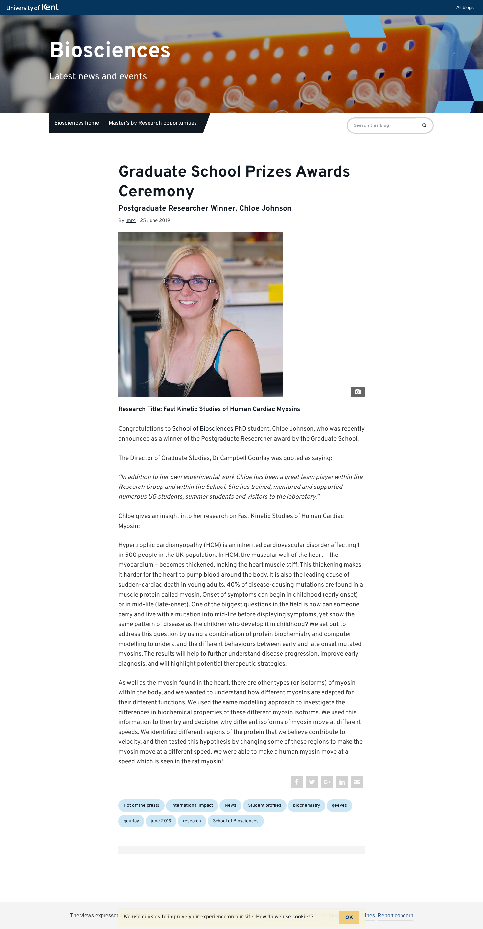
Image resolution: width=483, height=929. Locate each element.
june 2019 (161, 821)
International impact (192, 805)
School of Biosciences (202, 429)
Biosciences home (76, 123)
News (230, 805)
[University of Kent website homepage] (34, 8)
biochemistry (306, 805)
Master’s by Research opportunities (153, 123)
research (192, 821)
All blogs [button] (465, 7)
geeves (339, 805)
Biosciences (110, 51)
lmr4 (131, 221)
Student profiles (264, 805)
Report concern (395, 915)
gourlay (131, 821)
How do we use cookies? (284, 917)
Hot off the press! (141, 805)
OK (349, 918)
